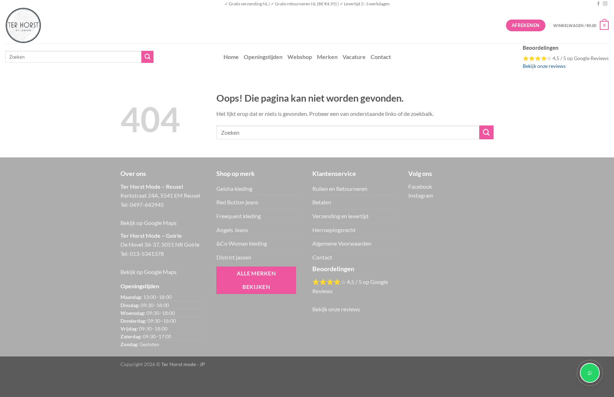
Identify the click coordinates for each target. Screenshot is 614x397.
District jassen (233, 257)
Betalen (321, 202)
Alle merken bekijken (256, 280)
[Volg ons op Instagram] (605, 3)
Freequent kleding (238, 216)
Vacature (354, 56)
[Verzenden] (147, 57)
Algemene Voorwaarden (341, 243)
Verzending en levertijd (340, 216)
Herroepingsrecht (334, 229)
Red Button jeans (237, 202)
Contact (381, 56)
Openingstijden (263, 56)
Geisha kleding (234, 188)
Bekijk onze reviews (544, 66)
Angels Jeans (232, 229)
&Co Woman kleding (241, 243)
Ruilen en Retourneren (339, 188)
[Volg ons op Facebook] (598, 3)
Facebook (420, 186)
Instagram (420, 195)
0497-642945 (147, 204)
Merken (327, 56)
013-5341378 (147, 253)
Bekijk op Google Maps (148, 222)
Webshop (299, 56)
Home (231, 56)
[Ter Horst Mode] (112, 25)
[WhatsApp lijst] (590, 373)
